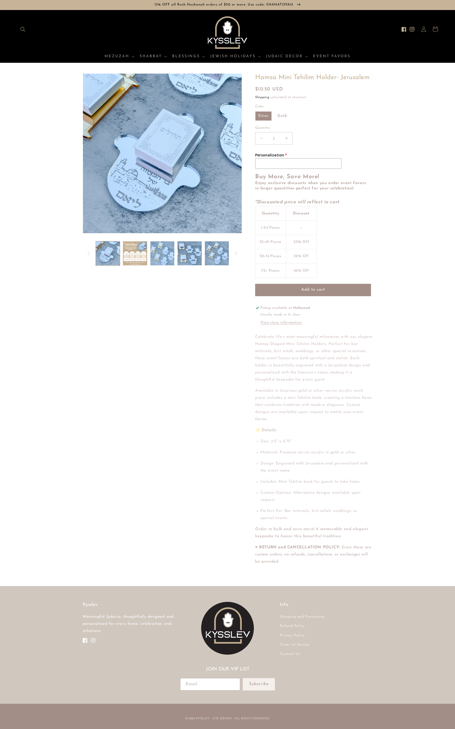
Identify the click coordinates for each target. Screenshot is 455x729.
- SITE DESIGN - (223, 718)
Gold (282, 116)
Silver (263, 116)
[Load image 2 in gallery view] (135, 253)
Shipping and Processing (302, 617)
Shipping (262, 97)
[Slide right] (236, 253)
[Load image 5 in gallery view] (217, 253)
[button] (23, 29)
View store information (281, 323)
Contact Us (290, 654)
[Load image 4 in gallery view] (189, 253)
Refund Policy (292, 626)
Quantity (262, 128)
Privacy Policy (292, 635)
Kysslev (202, 718)
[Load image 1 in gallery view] (108, 253)
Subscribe (259, 684)
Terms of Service (294, 645)
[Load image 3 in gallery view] (162, 253)
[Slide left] (88, 253)
